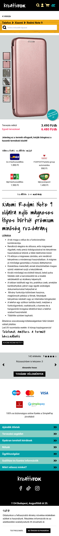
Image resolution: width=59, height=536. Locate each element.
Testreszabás (16, 531)
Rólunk (6, 447)
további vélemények (29, 374)
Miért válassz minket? (14, 467)
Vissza (7, 16)
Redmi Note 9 (35, 22)
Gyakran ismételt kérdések (17, 440)
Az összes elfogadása (38, 531)
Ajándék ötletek (11, 427)
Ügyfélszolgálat (10, 454)
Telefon (6, 22)
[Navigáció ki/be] (53, 5)
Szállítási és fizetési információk (20, 460)
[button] (38, 5)
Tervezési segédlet (12, 434)
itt (31, 522)
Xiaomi (19, 22)
